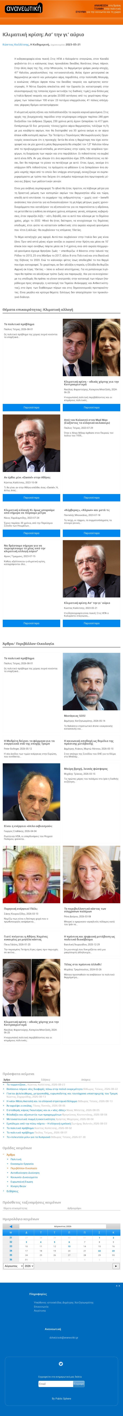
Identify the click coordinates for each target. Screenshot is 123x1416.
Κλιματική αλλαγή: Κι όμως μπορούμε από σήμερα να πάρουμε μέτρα (29, 511)
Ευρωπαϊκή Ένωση (22, 1181)
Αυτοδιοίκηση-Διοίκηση (25, 1172)
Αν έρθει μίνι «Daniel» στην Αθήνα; (27, 477)
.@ (63, 1337)
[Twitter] (61, 1363)
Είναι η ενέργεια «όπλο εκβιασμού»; (28, 826)
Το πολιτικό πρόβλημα (19, 324)
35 (10, 1255)
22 (99, 1251)
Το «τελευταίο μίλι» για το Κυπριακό (46, 1137)
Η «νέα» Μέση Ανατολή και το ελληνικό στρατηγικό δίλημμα (59, 1101)
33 (10, 1246)
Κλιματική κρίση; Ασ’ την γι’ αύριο (87, 603)
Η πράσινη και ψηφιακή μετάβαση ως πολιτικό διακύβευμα (89, 938)
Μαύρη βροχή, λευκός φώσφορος (86, 768)
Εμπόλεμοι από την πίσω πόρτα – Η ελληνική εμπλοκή (57, 1123)
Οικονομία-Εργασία (22, 1163)
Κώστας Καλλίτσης (16, 44)
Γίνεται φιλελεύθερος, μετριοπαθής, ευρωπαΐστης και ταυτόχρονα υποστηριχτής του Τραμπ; (62, 1095)
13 (69, 1246)
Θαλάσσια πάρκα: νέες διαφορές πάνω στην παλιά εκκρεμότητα (62, 1089)
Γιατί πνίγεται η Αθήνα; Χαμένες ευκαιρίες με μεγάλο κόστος (26, 938)
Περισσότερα (31, 407)
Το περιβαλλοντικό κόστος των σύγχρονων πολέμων (85, 910)
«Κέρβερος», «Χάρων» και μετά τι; (87, 510)
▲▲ (118, 1285)
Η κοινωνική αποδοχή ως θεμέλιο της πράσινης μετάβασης (89, 742)
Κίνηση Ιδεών (18, 1186)
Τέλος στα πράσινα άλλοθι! (83, 964)
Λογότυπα (40, 1310)
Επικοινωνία (41, 1306)
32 (10, 1242)
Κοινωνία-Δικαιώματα (24, 1177)
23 (113, 1251)
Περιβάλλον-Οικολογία (24, 1168)
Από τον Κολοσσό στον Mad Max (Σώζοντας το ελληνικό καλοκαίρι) (87, 421)
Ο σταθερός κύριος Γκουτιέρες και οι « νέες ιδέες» (53, 1110)
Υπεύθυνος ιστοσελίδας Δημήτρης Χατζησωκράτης (64, 1302)
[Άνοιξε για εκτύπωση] (112, 52)
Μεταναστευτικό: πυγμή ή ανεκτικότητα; (50, 1119)
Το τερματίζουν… (36, 1084)
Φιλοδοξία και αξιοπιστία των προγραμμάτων (57, 1114)
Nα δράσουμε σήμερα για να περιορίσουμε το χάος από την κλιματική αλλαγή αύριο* (24, 548)
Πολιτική (16, 1159)
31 (10, 1237)
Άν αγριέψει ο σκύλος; (36, 1105)
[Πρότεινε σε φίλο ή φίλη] (118, 52)
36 (10, 1259)
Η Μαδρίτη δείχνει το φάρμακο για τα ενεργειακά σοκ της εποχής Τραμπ (29, 742)
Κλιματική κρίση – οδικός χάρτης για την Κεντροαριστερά (91, 383)
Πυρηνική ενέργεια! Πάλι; (20, 908)
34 (10, 1251)
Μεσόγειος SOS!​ (75, 715)
